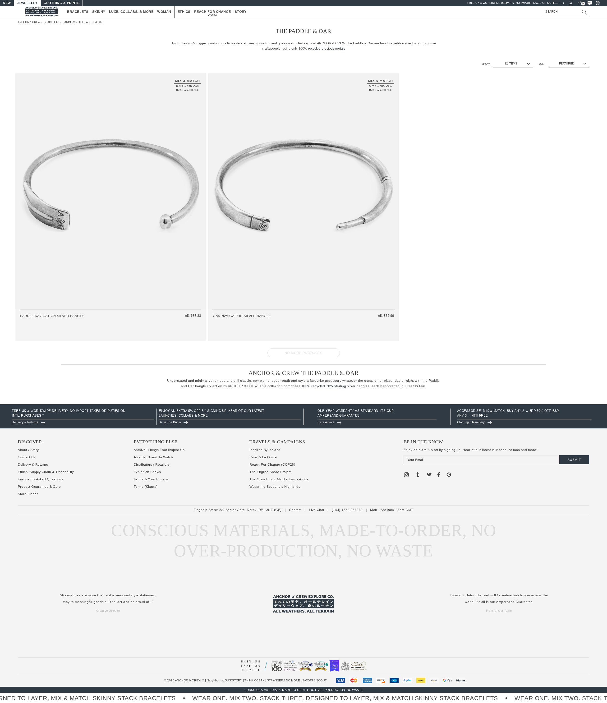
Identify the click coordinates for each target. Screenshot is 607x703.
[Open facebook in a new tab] (438, 475)
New (7, 3)
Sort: (542, 64)
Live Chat (316, 510)
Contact (295, 510)
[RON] (597, 2)
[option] (82, 417)
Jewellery (27, 3)
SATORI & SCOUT (314, 680)
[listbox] (569, 63)
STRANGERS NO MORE (283, 680)
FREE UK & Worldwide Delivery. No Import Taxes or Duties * (513, 2)
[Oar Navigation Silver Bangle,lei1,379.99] (303, 191)
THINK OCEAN (254, 680)
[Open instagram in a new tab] (406, 475)
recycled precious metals (326, 48)
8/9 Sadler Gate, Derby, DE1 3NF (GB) (250, 510)
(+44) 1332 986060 (347, 510)
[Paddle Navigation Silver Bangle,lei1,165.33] (110, 191)
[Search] (584, 11)
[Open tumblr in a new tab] (417, 475)
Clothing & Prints (62, 3)
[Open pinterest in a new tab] (449, 475)
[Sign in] (570, 2)
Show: (486, 64)
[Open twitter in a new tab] (429, 475)
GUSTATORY (233, 680)
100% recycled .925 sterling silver (328, 386)
